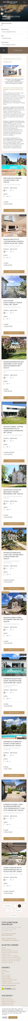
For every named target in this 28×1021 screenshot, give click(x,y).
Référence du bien (6, 23)
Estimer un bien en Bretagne (10, 952)
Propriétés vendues (7, 962)
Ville (2, 36)
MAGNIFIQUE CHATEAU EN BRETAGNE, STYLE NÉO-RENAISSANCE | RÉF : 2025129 (13, 492)
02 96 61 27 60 (11, 938)
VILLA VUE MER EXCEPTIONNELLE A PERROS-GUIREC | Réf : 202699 (13, 302)
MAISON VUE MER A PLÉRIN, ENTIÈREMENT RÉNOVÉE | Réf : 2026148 (14, 619)
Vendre (4, 947)
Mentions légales (6, 978)
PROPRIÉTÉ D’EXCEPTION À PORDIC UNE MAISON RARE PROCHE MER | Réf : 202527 (13, 681)
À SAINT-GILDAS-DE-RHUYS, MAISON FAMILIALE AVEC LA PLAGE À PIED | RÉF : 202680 (13, 869)
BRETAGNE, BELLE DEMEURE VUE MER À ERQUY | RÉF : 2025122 (13, 180)
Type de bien (5, 42)
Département (5, 29)
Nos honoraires (6, 976)
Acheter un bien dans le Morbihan (11, 959)
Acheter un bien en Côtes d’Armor (11, 957)
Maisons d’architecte (7, 1000)
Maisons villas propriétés (8, 1001)
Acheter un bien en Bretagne (10, 956)
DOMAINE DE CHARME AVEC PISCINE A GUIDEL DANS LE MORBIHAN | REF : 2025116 (13, 743)
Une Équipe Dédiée (9, 138)
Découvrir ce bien (14, 210)
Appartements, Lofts (7, 1005)
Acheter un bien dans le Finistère (11, 960)
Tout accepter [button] (12, 1017)
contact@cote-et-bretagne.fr (10, 940)
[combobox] (14, 32)
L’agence (4, 970)
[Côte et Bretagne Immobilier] (10, 3)
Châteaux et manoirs (7, 1003)
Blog (3, 973)
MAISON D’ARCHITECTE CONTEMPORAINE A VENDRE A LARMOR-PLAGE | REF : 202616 (14, 241)
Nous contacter (6, 975)
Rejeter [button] (5, 1017)
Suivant (18, 910)
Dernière (13, 915)
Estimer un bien (6, 949)
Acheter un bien (6, 954)
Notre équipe (5, 971)
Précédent (7, 906)
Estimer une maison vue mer (10, 951)
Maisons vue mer (6, 998)
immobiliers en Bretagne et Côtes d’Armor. (14, 96)
